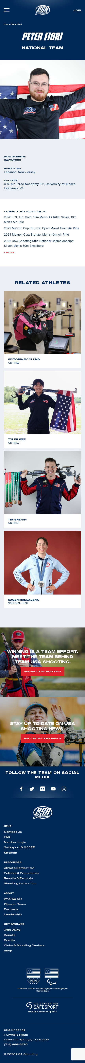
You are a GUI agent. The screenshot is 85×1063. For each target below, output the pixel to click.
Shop (8, 950)
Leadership (13, 914)
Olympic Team (15, 904)
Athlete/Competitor (19, 867)
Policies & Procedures (21, 873)
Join (77, 10)
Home (7, 24)
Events (9, 940)
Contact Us (13, 831)
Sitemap (10, 852)
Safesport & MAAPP (19, 847)
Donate (9, 935)
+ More (9, 252)
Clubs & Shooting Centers (24, 945)
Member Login (15, 842)
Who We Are (13, 898)
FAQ (7, 836)
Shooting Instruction (20, 883)
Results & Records (18, 878)
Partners (11, 909)
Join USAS (12, 929)
